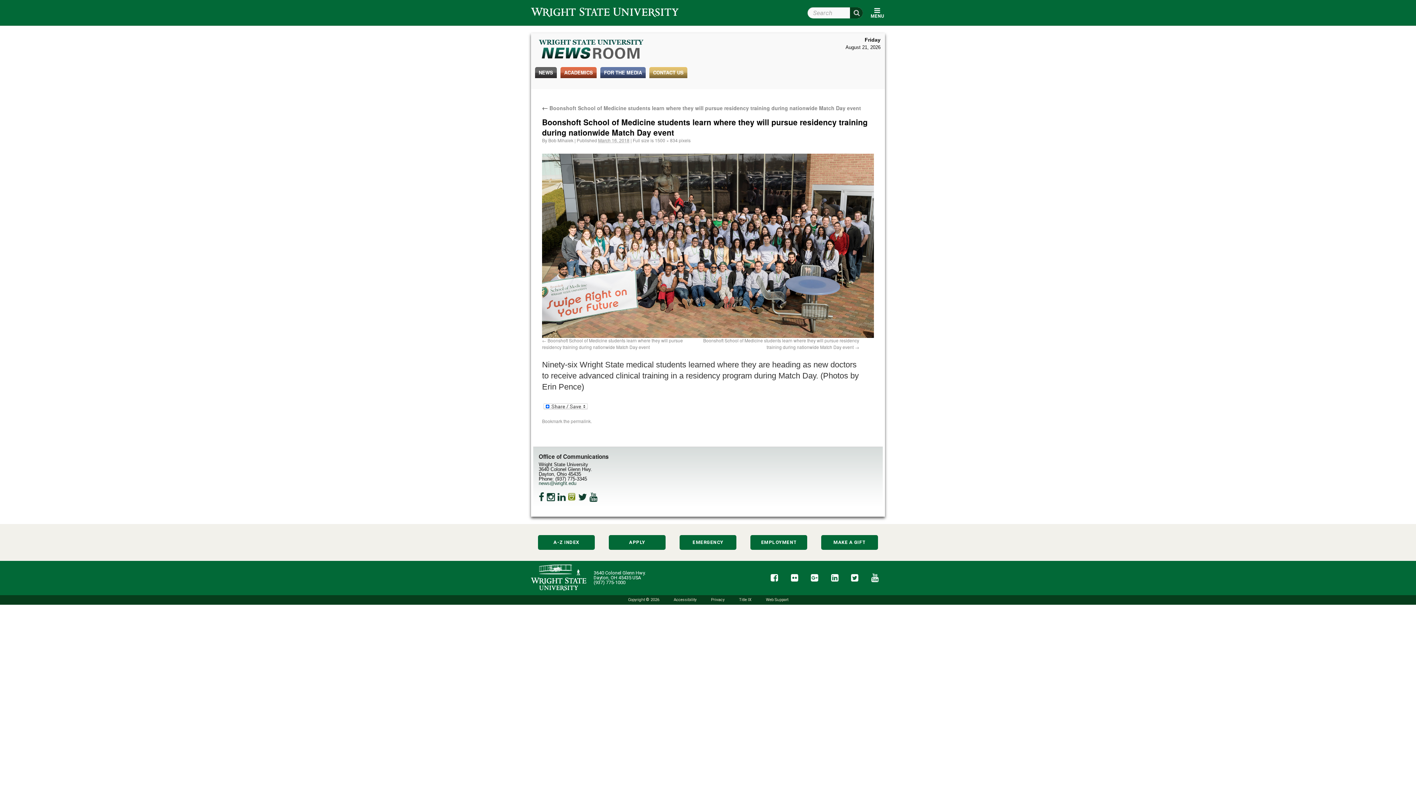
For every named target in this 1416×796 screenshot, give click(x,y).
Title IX (745, 599)
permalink (581, 421)
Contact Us (668, 72)
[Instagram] (551, 497)
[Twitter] (582, 497)
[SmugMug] (572, 497)
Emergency (708, 542)
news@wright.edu (557, 483)
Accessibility (685, 599)
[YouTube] (594, 497)
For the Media (623, 72)
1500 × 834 (666, 140)
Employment (779, 542)
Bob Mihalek (560, 140)
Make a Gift (849, 542)
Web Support (777, 599)
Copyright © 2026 (643, 599)
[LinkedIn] (562, 497)
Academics (578, 72)
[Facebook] (541, 497)
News (546, 72)
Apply (637, 542)
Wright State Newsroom (591, 50)
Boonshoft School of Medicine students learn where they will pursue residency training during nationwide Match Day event (701, 108)
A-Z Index (566, 542)
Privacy (718, 599)
